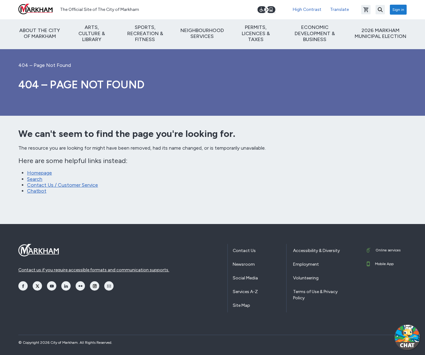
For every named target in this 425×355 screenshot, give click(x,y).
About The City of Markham (39, 33)
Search (34, 179)
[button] (407, 337)
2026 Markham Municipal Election (380, 33)
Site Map (241, 305)
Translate (339, 9)
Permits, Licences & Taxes (256, 33)
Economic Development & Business (315, 33)
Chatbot (36, 191)
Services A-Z (245, 291)
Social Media (245, 278)
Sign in (398, 9)
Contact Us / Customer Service (62, 185)
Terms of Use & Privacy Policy (315, 295)
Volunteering (306, 278)
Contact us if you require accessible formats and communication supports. (93, 270)
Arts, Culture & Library (91, 33)
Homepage (39, 173)
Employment (306, 264)
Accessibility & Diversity (316, 250)
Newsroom (244, 264)
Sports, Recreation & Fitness (145, 33)
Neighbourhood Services (202, 33)
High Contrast (307, 9)
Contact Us (244, 250)
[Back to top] (377, 344)
